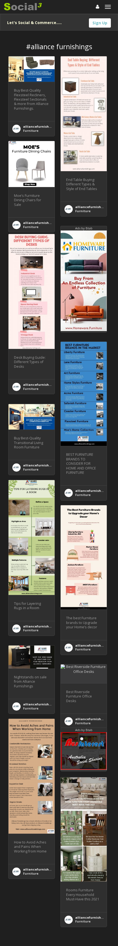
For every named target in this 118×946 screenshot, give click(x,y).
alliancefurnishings (39, 126)
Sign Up (99, 22)
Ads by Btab (83, 228)
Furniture (30, 131)
